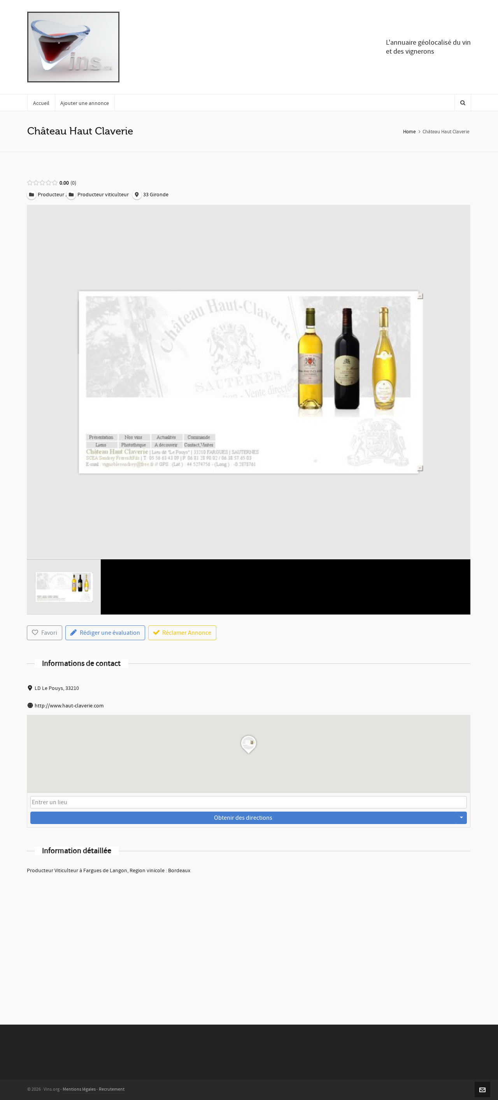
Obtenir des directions (243, 818)
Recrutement (111, 1089)
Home (409, 132)
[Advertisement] (248, 939)
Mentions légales (79, 1089)
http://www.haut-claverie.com (69, 705)
